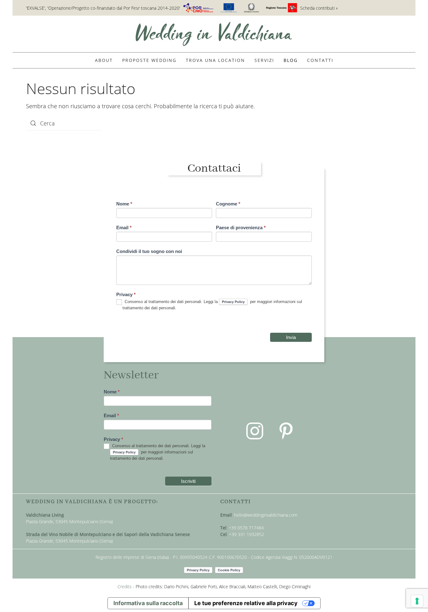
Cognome (228, 203)
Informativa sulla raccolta (148, 603)
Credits (124, 586)
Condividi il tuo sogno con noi (149, 251)
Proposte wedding (149, 60)
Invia (291, 337)
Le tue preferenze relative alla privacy (246, 603)
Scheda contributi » (319, 8)
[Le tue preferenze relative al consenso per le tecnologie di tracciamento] (417, 601)
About (104, 60)
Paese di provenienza (241, 227)
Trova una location (215, 60)
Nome (124, 203)
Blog (291, 60)
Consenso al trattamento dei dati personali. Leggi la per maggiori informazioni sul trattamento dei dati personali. (212, 304)
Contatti (320, 60)
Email (124, 227)
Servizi (264, 60)
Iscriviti (188, 481)
